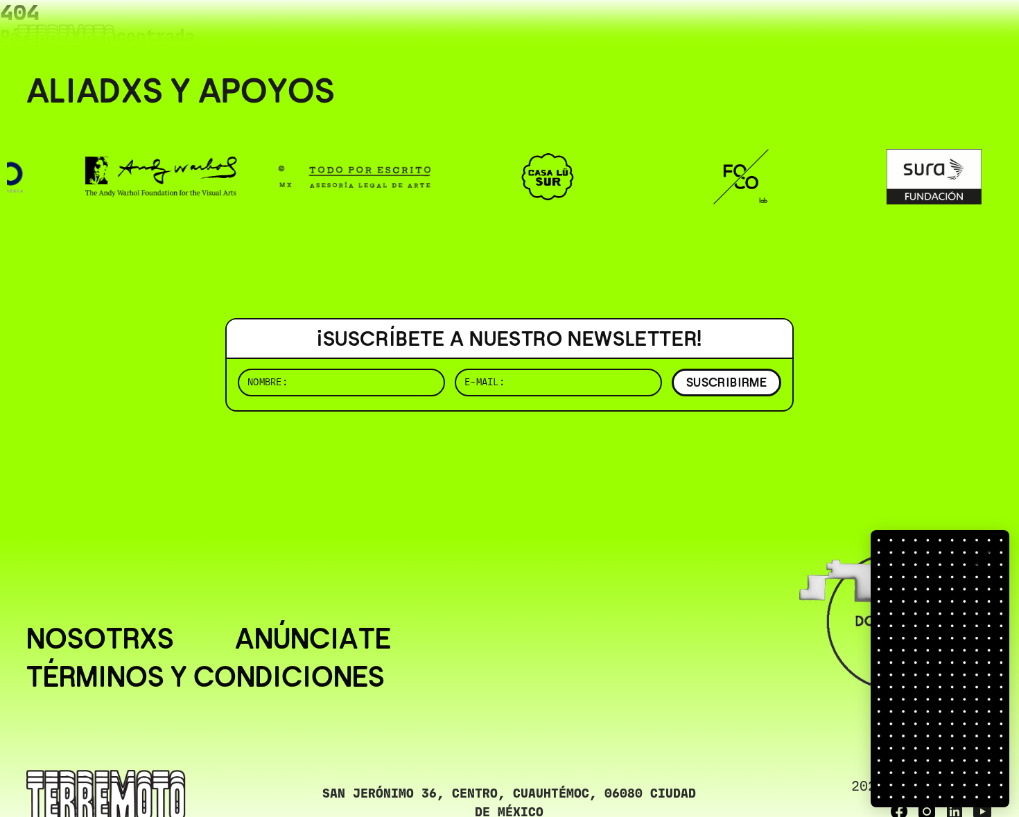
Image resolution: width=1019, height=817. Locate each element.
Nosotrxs (100, 639)
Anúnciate (313, 639)
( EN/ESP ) (942, 30)
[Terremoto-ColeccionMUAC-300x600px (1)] (940, 668)
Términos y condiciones (205, 677)
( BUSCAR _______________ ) (762, 30)
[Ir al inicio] (65, 39)
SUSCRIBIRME (726, 382)
